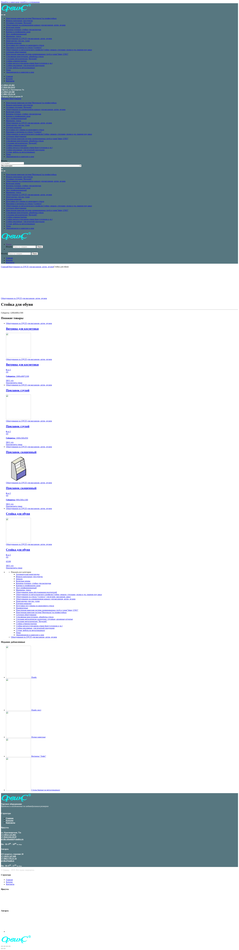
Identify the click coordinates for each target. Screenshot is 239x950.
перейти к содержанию (30, 2)
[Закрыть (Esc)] (2, 946)
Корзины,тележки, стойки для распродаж (23, 30)
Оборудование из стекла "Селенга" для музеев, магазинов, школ (43, 597)
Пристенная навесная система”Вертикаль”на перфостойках (31, 18)
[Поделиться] (4, 946)
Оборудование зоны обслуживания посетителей (36, 592)
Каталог (9, 79)
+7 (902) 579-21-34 (8, 94)
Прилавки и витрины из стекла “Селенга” (24, 47)
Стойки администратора (16, 61)
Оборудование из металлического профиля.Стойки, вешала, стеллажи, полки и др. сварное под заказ (49, 50)
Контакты (10, 81)
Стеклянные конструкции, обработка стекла (25, 56)
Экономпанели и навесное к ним (20, 72)
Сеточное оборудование (16, 52)
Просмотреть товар (14, 383)
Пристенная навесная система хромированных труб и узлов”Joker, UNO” (37, 54)
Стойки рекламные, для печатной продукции (25, 65)
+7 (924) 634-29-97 (8, 87)
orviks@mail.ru (7, 861)
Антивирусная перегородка (27, 574)
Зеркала (19, 579)
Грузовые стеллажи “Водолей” (19, 23)
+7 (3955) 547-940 (7, 92)
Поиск (8, 244)
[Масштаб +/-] (9, 946)
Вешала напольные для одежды (19, 21)
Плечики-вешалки (14, 43)
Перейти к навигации (10, 2)
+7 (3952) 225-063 (7, 85)
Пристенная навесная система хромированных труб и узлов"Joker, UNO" (47, 610)
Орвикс (6, 870)
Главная (9, 76)
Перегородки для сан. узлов (18, 41)
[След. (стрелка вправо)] (4, 948)
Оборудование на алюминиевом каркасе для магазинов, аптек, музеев (35, 25)
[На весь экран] (7, 946)
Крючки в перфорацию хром (18, 32)
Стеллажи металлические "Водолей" (31, 621)
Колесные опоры (13, 27)
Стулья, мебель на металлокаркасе (20, 68)
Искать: (4, 161)
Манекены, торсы (13, 36)
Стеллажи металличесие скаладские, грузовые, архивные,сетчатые (44, 619)
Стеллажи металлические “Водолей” (21, 59)
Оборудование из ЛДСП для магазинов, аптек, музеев (29, 38)
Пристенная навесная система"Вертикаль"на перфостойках (41, 612)
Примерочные (22, 608)
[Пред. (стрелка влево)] (2, 948)
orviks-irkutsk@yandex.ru (12, 839)
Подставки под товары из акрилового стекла (25, 45)
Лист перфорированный (16, 34)
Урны (8, 70)
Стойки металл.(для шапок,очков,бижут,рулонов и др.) (29, 63)
